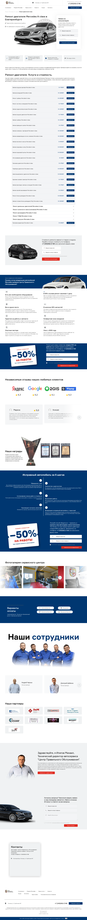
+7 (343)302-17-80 (74, 3)
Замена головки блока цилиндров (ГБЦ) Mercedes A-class (28, 201)
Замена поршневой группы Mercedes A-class (24, 152)
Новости (36, 7)
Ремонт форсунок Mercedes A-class (23, 219)
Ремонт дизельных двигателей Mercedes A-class (28, 206)
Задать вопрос (71, 825)
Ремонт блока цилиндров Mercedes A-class (24, 195)
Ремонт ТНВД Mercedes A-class (22, 216)
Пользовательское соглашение (48, 894)
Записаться (70, 87)
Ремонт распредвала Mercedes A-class (25, 212)
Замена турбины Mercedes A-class (21, 120)
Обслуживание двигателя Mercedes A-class (24, 158)
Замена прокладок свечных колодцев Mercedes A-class (27, 185)
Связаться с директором (46, 773)
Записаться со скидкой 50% (67, 365)
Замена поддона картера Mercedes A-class (24, 87)
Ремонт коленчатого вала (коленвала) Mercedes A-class (30, 209)
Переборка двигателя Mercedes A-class (23, 168)
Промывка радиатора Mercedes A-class (23, 222)
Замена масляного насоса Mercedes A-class (24, 141)
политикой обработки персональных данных (68, 39)
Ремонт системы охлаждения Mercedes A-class (25, 103)
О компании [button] (8, 7)
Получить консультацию (68, 42)
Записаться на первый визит (71, 547)
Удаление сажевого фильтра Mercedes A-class (24, 179)
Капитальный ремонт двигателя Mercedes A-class (25, 174)
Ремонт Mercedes (9, 11)
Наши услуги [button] (28, 7)
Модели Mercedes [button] (18, 7)
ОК (66, 918)
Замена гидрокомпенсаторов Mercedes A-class (25, 109)
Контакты (50, 7)
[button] (79, 417)
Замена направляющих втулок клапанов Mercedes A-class (27, 136)
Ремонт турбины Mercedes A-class (21, 98)
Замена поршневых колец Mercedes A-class (24, 147)
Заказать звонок (75, 7)
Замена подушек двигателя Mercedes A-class (24, 114)
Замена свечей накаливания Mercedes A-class (24, 190)
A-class (16, 11)
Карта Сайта (35, 894)
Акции (43, 7)
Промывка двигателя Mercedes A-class (23, 163)
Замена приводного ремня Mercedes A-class (24, 125)
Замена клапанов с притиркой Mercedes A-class (25, 130)
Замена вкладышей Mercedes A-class (22, 93)
